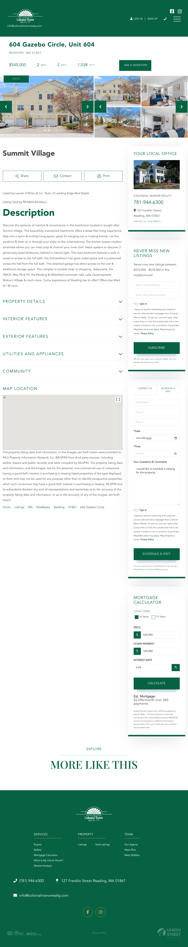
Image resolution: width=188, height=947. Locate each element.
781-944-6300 (148, 202)
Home (7, 507)
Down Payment (144, 644)
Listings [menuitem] (82, 845)
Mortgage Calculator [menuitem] (45, 855)
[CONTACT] (135, 65)
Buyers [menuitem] (37, 845)
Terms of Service (155, 570)
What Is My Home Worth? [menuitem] (48, 860)
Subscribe (156, 348)
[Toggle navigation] (177, 19)
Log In (138, 19)
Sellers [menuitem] (37, 850)
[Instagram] (100, 912)
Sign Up (152, 19)
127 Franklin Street (93, 881)
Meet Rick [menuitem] (130, 850)
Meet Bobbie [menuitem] (132, 855)
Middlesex (43, 507)
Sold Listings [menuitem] (102, 845)
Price (137, 627)
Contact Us (140, 222)
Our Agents (154, 222)
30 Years (144, 617)
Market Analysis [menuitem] (43, 866)
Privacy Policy (147, 333)
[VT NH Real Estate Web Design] (169, 933)
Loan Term (142, 611)
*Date (137, 431)
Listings (19, 507)
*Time (137, 446)
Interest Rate (143, 660)
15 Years (161, 617)
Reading (59, 507)
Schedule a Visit (168, 390)
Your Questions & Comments (150, 462)
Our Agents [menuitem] (131, 845)
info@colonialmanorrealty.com (43, 896)
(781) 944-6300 (165, 19)
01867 (72, 507)
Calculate (157, 683)
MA (30, 507)
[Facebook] (88, 912)
